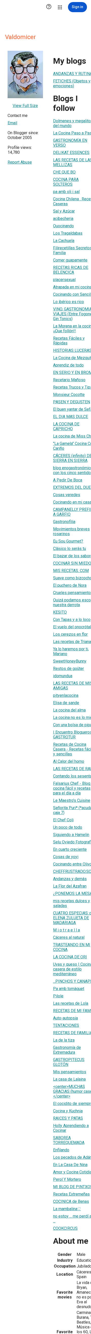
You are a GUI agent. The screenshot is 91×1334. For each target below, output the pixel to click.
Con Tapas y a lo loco (71, 619)
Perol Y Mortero (67, 1179)
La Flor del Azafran (69, 886)
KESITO (60, 612)
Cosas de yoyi (65, 856)
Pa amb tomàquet (68, 988)
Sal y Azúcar (64, 211)
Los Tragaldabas (67, 233)
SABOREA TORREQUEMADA (68, 1140)
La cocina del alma (69, 710)
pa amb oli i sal (66, 191)
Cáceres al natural (68, 937)
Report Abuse (20, 162)
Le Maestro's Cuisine (71, 800)
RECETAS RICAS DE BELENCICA (70, 270)
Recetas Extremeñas (71, 1194)
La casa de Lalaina (69, 1079)
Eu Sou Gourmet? (68, 541)
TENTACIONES (66, 1025)
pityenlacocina (65, 695)
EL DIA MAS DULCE (70, 416)
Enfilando (61, 1150)
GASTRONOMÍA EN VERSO (70, 143)
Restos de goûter (68, 668)
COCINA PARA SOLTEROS (66, 182)
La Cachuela (63, 240)
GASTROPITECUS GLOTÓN (68, 1062)
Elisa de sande (66, 702)
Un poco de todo (67, 827)
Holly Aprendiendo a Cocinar (71, 1128)
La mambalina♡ (67, 1208)
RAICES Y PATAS (68, 1118)
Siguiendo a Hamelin (71, 834)
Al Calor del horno (68, 761)
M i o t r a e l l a (66, 930)
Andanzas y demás (70, 878)
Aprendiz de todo (68, 365)
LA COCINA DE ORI (70, 957)
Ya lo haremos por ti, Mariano (71, 651)
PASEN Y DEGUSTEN (71, 402)
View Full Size (25, 105)
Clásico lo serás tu (69, 548)
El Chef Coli (63, 820)
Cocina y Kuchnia (68, 1110)
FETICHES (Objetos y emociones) (71, 83)
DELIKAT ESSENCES (71, 152)
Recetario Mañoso (69, 379)
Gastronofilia (64, 521)
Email (12, 122)
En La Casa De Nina (70, 1164)
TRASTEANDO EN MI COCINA (71, 947)
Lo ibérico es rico (68, 301)
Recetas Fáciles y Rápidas (69, 340)
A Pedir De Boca (67, 480)
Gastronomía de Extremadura (67, 1050)
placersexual (64, 279)
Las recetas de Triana (72, 641)
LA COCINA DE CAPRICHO (66, 426)
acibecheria (63, 218)
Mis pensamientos (69, 1071)
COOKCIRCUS (65, 1228)
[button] (49, 7)
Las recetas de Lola (70, 1003)
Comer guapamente (70, 260)
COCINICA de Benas (71, 1201)
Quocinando (63, 225)
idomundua (62, 675)
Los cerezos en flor (70, 634)
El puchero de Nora (69, 585)
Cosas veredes (66, 494)
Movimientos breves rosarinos (71, 531)
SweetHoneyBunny (69, 661)
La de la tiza (64, 1040)
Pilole (58, 996)
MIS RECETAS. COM (71, 570)
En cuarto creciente (70, 849)
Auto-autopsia (65, 1018)
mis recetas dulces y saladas (71, 903)
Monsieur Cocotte (69, 394)
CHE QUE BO (64, 172)
